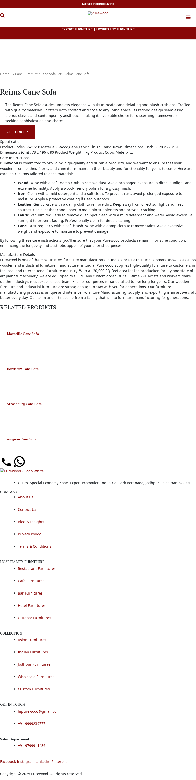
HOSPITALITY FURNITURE (115, 29)
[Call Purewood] (6, 461)
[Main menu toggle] (188, 17)
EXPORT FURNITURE (77, 29)
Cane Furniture (26, 73)
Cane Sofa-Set (51, 73)
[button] (6, 18)
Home (4, 73)
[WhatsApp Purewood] (19, 461)
